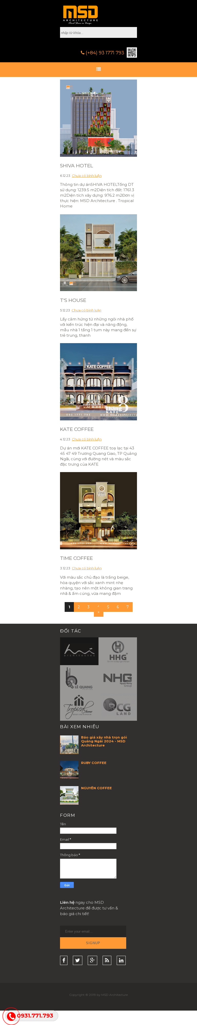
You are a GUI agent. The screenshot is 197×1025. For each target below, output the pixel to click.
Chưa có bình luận (87, 175)
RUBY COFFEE (93, 763)
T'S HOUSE (73, 300)
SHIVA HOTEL (76, 166)
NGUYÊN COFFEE (96, 788)
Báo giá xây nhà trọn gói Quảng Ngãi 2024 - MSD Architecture (104, 741)
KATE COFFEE (77, 429)
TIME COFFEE (76, 558)
